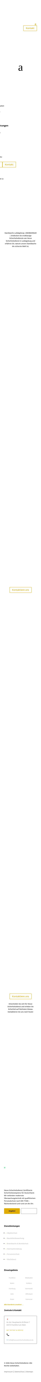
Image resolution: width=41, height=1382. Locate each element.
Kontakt (30, 28)
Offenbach (29, 1294)
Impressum (8, 1372)
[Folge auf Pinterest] (15, 1219)
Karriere (29, 1211)
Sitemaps (29, 1372)
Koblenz (16, 891)
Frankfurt (24, 888)
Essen (12, 1299)
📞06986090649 (14, 1334)
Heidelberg (8, 891)
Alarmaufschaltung (14, 1249)
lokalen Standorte (11, 714)
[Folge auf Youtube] (24, 1219)
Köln (12, 1294)
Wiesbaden (29, 1278)
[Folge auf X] (10, 1219)
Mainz (12, 1283)
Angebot (12, 1211)
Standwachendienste (18, 805)
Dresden (16, 888)
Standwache (25, 730)
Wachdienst (11, 1259)
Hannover (29, 1299)
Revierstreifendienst (12, 730)
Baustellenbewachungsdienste (21, 757)
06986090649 (20, 1106)
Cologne (27, 885)
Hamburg (32, 888)
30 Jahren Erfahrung (12, 688)
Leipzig (26, 891)
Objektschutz (23, 733)
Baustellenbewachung (12, 727)
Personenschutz (13, 1254)
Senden (27, 1083)
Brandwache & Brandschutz (17, 1243)
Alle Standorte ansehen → (13, 1304)
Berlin (13, 885)
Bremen (20, 885)
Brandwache (9, 733)
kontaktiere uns (20, 253)
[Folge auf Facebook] (6, 1219)
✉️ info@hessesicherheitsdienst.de (19, 1340)
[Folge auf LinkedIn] (19, 1219)
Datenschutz (19, 1372)
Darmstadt (8, 888)
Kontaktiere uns (20, 589)
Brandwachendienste (18, 831)
